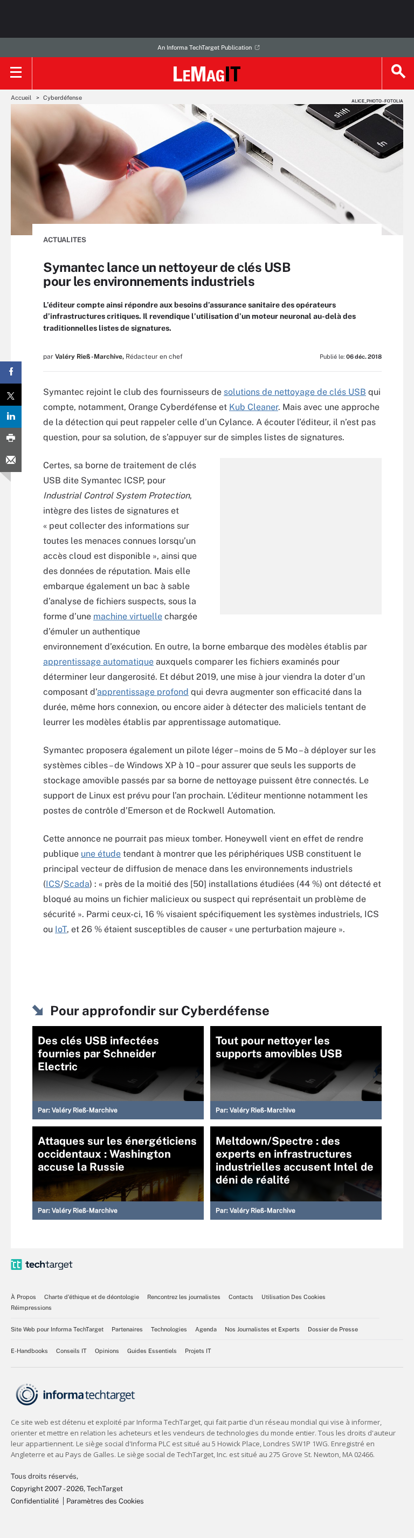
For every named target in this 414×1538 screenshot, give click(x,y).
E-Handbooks (29, 1351)
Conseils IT (71, 1351)
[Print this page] (11, 439)
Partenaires (127, 1329)
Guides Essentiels (152, 1351)
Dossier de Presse (333, 1329)
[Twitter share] (11, 395)
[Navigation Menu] (16, 73)
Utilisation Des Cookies (293, 1297)
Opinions (107, 1351)
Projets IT (198, 1351)
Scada (76, 884)
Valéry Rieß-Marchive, (89, 356)
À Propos (23, 1297)
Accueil (21, 97)
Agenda (206, 1329)
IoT (61, 929)
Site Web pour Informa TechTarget (57, 1329)
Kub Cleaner (253, 407)
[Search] (398, 73)
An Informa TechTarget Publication (204, 47)
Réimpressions (31, 1307)
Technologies (169, 1329)
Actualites (64, 240)
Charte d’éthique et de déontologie (91, 1297)
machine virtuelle (127, 616)
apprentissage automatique (98, 662)
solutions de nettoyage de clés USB (295, 392)
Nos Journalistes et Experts (262, 1329)
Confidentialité (35, 1501)
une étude (101, 854)
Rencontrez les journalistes (183, 1297)
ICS (53, 884)
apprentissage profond (143, 692)
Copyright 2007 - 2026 (47, 1489)
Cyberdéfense (62, 97)
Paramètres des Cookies (105, 1501)
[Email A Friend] (11, 461)
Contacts (241, 1297)
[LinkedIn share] (11, 417)
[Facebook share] (11, 372)
